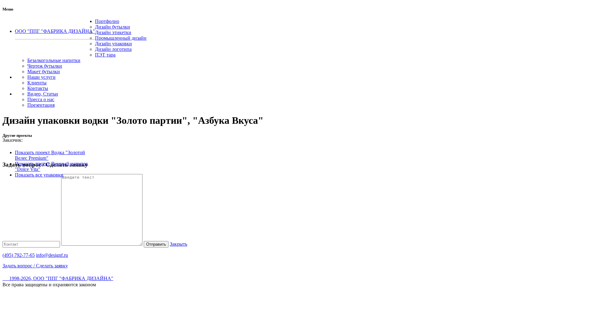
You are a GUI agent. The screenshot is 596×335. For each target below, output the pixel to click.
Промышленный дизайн (121, 38)
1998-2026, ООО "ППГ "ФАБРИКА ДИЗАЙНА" (57, 278)
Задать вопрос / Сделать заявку (35, 265)
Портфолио (107, 21)
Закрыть (178, 244)
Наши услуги (41, 77)
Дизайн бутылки (112, 26)
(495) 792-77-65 (55, 41)
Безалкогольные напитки (53, 60)
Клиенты (37, 82)
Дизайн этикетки (113, 32)
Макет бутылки (43, 71)
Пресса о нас (40, 99)
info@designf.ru (52, 255)
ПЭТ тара (105, 54)
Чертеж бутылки (44, 66)
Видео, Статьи (42, 93)
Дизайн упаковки (113, 43)
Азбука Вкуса (39, 140)
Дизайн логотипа (113, 49)
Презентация (41, 105)
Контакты (37, 88)
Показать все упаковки (39, 174)
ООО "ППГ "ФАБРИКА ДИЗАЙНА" (55, 31)
